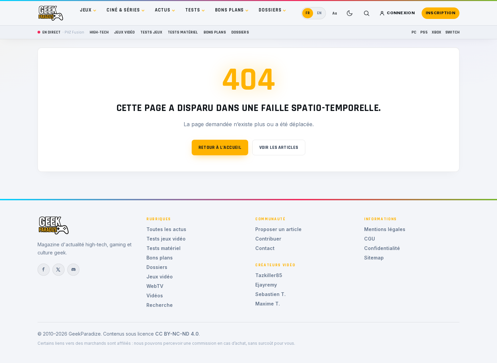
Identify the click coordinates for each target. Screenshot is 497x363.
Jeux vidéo (124, 32)
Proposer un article (278, 229)
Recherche (159, 305)
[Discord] (73, 270)
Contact (265, 248)
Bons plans (229, 10)
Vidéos (154, 295)
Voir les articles (278, 147)
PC (413, 32)
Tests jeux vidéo (166, 239)
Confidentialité (382, 248)
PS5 (423, 32)
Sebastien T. (270, 294)
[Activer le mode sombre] (350, 13)
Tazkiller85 (268, 275)
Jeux (86, 10)
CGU (369, 239)
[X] (58, 270)
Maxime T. (267, 304)
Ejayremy (266, 285)
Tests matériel (183, 32)
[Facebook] (44, 270)
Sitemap (374, 257)
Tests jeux (151, 32)
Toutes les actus (166, 229)
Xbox (437, 32)
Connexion (401, 12)
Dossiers (270, 10)
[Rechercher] (366, 13)
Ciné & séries (123, 10)
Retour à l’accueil (219, 147)
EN (319, 13)
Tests (192, 10)
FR (308, 13)
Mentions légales (384, 229)
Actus (162, 10)
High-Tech (99, 32)
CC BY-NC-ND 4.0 (177, 334)
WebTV (154, 286)
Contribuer (268, 239)
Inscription (440, 12)
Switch (452, 32)
